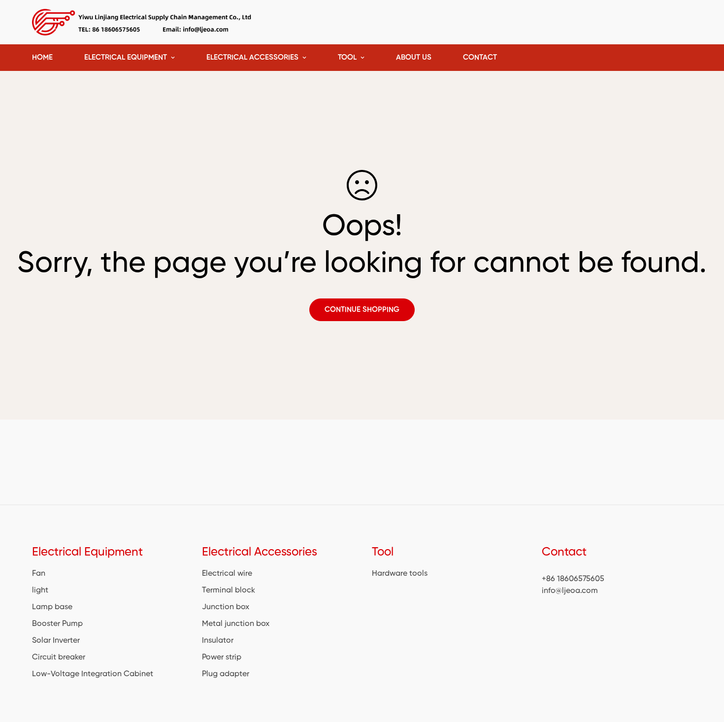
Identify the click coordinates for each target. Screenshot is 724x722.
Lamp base (52, 607)
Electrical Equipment (125, 57)
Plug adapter (225, 674)
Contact (480, 57)
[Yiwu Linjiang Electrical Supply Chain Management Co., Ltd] (143, 22)
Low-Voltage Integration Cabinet (92, 674)
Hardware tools (400, 574)
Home (42, 57)
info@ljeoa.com (570, 591)
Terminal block (228, 590)
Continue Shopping (362, 309)
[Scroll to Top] (704, 668)
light (40, 590)
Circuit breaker (58, 657)
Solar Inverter (56, 641)
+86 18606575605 (573, 579)
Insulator (217, 641)
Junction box (225, 607)
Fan (38, 574)
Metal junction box (235, 624)
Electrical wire (227, 574)
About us (413, 57)
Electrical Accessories (252, 57)
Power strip (221, 657)
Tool (347, 57)
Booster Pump (57, 624)
